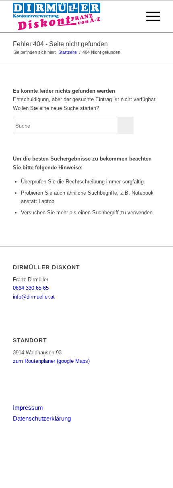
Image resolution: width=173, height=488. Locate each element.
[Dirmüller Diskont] (71, 16)
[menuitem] (130, 16)
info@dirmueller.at (34, 297)
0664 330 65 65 (31, 288)
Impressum (28, 407)
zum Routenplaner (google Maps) (51, 361)
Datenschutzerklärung (42, 418)
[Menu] (149, 16)
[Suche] (130, 16)
